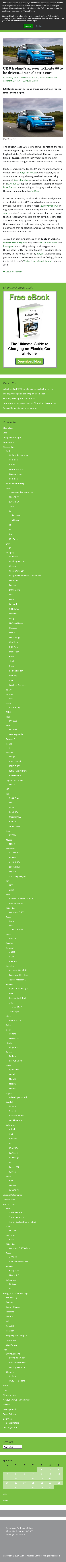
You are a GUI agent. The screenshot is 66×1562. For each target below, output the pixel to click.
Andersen (13, 556)
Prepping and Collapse (16, 1335)
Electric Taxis (9, 1199)
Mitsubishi (10, 908)
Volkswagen (11, 1125)
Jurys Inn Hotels (28, 172)
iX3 (10, 534)
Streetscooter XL (17, 1217)
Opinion (6, 1404)
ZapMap (34, 190)
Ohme (12, 632)
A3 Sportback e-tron (18, 455)
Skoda (9, 1043)
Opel (8, 934)
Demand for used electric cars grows (20, 408)
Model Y (12, 1088)
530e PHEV (14, 501)
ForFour (12, 1056)
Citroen (9, 694)
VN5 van (12, 1230)
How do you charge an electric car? (19, 398)
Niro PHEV (13, 812)
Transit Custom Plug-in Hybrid (22, 1221)
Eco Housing (11, 1297)
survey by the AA (49, 205)
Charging (10, 552)
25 (7, 1487)
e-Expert (13, 961)
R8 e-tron (13, 478)
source (6, 213)
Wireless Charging (17, 685)
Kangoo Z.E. (14, 1270)
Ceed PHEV (14, 797)
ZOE (11, 1002)
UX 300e (12, 835)
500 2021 (13, 720)
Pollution (10, 1330)
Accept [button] (28, 26)
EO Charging (14, 589)
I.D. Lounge (14, 1157)
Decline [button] (39, 26)
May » (5, 1500)
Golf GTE (13, 1138)
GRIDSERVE (14, 608)
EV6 (10, 802)
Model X (12, 1083)
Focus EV (13, 729)
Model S (13, 1079)
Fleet (5, 1385)
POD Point (13, 647)
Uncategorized (10, 1427)
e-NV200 (13, 1256)
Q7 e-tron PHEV (16, 469)
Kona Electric (15, 775)
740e (11, 506)
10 (59, 1474)
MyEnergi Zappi (16, 623)
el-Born (12, 1033)
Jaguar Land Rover (14, 780)
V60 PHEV (13, 1185)
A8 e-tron (13, 459)
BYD (8, 543)
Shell (11, 661)
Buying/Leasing (13, 1353)
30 (50, 1487)
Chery (9, 689)
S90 (11, 1180)
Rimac (9, 1016)
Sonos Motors (12, 1422)
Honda (9, 743)
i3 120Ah (16, 515)
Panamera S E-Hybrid (18, 975)
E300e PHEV (14, 866)
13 (24, 1478)
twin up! (12, 1171)
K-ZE (11, 993)
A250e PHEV (14, 852)
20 (24, 1482)
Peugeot (10, 948)
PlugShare (14, 642)
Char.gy (12, 566)
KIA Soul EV (13, 183)
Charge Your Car (16, 570)
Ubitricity (13, 675)
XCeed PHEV (14, 826)
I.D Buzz (12, 1284)
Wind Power (11, 1345)
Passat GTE (14, 1167)
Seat (8, 1029)
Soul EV (16, 80)
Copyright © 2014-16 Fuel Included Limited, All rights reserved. (31, 1555)
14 (33, 1478)
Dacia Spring (15, 707)
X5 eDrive (13, 539)
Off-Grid (9, 1316)
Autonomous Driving (15, 483)
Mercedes (11, 848)
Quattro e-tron (16, 474)
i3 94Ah (15, 520)
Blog (5, 432)
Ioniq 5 (12, 756)
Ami (11, 698)
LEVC (8, 1226)
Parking (9, 943)
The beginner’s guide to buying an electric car (24, 393)
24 (59, 1482)
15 (42, 1478)
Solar (11, 666)
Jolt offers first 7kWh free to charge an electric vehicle (28, 389)
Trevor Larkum (31, 80)
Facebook (52, 242)
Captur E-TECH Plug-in (19, 988)
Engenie (13, 585)
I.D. (10, 1143)
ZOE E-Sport (14, 1011)
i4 (10, 524)
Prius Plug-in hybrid (18, 1097)
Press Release (9, 1414)
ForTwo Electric (16, 1060)
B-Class (12, 857)
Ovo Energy (14, 637)
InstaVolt (13, 613)
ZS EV (11, 890)
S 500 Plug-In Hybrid (18, 876)
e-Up (11, 1133)
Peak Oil (10, 1326)
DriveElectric (10, 187)
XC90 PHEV (14, 1190)
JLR (7, 789)
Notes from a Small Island (37, 260)
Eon (11, 594)
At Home (13, 1376)
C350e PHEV (14, 862)
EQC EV (12, 871)
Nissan (9, 917)
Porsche (10, 966)
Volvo (8, 1176)
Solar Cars (7, 1418)
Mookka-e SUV (15, 1120)
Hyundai (9, 752)
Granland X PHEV (16, 1115)
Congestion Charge (12, 437)
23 (50, 1482)
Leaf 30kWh (17, 929)
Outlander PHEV (16, 912)
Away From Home (17, 1380)
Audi (8, 451)
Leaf (11, 925)
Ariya (11, 921)
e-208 (11, 956)
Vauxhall (9, 1102)
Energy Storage (13, 1307)
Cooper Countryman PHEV (21, 898)
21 (33, 1482)
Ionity (11, 618)
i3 (10, 511)
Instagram (8, 246)
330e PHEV (14, 497)
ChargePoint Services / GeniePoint (25, 575)
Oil (7, 1321)
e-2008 (12, 952)
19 (16, 1482)
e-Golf (12, 1129)
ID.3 (10, 1162)
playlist (41, 253)
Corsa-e (12, 938)
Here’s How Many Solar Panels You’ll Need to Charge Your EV (30, 403)
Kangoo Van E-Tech (17, 998)
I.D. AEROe (14, 1148)
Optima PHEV (15, 816)
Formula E (10, 739)
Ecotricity (13, 580)
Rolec (11, 656)
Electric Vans (9, 1204)
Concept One (15, 1020)
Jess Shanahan (21, 179)
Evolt (11, 599)
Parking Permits (10, 1409)
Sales (8, 1025)
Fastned (13, 604)
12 (16, 1478)
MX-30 (12, 843)
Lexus (8, 831)
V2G (11, 680)
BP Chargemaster (17, 561)
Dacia (8, 703)
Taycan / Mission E (17, 979)
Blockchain (8, 428)
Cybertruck (14, 1069)
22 (42, 1482)
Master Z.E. (14, 1275)
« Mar (5, 1494)
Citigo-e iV (13, 1047)
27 (24, 1487)
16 (50, 1478)
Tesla (8, 1065)
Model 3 (12, 1074)
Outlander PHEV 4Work (19, 1248)
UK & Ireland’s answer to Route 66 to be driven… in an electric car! (33, 70)
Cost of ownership (17, 1362)
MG (7, 881)
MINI (8, 894)
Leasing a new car (17, 1367)
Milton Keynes (9, 1395)
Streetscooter (16, 1212)
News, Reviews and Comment (16, 1399)
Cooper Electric (16, 903)
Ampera (12, 1106)
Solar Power (11, 1340)
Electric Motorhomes (12, 1194)
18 (7, 1482)
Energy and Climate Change (15, 1293)
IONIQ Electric (15, 761)
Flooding (10, 1311)
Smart (9, 1052)
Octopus (13, 628)
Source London (16, 670)
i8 (10, 529)
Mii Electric (14, 1038)
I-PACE (12, 784)
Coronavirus (8, 442)
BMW (8, 488)
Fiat (8, 716)
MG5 (11, 885)
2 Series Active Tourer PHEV (22, 492)
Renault (9, 984)
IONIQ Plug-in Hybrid (18, 770)
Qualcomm (14, 651)
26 (16, 1487)
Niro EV (12, 807)
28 (33, 1487)
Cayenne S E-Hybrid (18, 970)
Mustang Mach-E (16, 734)
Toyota (9, 1093)
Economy (10, 1302)
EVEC (8, 712)
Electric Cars (29, 77)
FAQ (5, 1349)
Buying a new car (17, 1357)
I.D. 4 (11, 1288)
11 (7, 1478)
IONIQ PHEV (14, 766)
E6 (10, 547)
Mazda (9, 839)
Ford (8, 725)
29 (42, 1487)
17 (59, 1478)
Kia (37, 77)
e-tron (12, 464)
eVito (11, 1239)
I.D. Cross (13, 1152)
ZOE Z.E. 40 (17, 1006)
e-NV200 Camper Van (18, 1261)
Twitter (42, 242)
